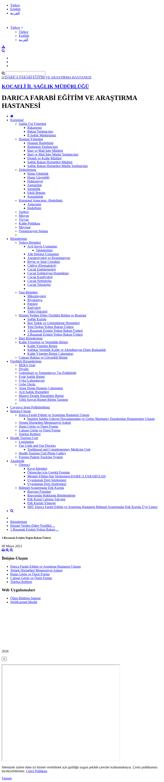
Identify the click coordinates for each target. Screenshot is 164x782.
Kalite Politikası (29, 223)
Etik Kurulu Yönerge (41, 503)
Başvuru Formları (39, 491)
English (15, 9)
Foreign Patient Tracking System (41, 457)
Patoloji (32, 304)
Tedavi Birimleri (30, 242)
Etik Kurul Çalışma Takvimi (46, 499)
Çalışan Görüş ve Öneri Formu (39, 430)
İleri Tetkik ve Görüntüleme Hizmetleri (53, 323)
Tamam (7, 778)
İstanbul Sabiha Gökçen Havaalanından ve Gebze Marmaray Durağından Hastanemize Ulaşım (91, 419)
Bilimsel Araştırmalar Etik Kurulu (41, 488)
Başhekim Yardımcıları (42, 147)
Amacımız (34, 204)
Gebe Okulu (27, 384)
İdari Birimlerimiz (31, 338)
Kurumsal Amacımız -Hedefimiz (41, 200)
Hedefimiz (34, 208)
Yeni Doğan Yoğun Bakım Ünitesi (50, 327)
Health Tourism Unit (24, 438)
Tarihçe (24, 212)
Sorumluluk (35, 196)
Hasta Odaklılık (37, 173)
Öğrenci (24, 465)
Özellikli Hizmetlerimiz (26, 361)
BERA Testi (27, 365)
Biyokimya (34, 300)
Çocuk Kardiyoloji (40, 277)
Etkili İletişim (36, 193)
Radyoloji (34, 307)
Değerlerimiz (27, 170)
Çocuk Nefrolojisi (39, 281)
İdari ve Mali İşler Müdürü (45, 150)
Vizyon (24, 219)
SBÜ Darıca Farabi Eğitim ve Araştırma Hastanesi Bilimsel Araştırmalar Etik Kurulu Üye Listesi (92, 507)
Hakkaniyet (35, 181)
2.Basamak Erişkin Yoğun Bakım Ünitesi (55, 334)
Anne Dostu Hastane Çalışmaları (41, 388)
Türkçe (15, 5)
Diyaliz (24, 369)
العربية (15, 13)
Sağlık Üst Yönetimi (32, 124)
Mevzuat (25, 227)
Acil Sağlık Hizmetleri (34, 392)
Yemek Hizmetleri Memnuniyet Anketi (45, 422)
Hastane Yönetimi (31, 139)
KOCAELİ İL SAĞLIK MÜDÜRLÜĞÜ (45, 86)
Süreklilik (33, 189)
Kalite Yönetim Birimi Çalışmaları (50, 353)
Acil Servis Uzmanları (42, 246)
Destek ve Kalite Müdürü (44, 158)
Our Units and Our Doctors (37, 445)
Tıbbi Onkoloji (37, 311)
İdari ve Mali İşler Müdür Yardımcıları (52, 154)
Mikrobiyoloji (36, 296)
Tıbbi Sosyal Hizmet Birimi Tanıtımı (43, 399)
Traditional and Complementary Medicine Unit (58, 449)
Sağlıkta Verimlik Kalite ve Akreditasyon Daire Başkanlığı (66, 350)
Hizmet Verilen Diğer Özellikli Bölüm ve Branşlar (52, 315)
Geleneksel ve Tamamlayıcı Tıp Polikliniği (47, 373)
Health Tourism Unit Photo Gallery (42, 453)
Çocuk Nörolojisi (39, 284)
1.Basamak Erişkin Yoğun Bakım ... (34, 529)
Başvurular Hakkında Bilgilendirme (51, 495)
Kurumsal (16, 120)
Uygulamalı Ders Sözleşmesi (46, 480)
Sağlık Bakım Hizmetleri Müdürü (49, 162)
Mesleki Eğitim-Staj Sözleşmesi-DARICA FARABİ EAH (66, 476)
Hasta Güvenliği (38, 177)
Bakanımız (34, 127)
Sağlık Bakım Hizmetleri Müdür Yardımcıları (57, 166)
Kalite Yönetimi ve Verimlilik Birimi (43, 342)
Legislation (26, 442)
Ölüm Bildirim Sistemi (25, 598)
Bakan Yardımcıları (40, 131)
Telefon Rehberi (30, 434)
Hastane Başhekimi (40, 143)
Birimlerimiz (18, 239)
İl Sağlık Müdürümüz (41, 135)
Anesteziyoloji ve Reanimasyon (48, 258)
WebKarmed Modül (23, 602)
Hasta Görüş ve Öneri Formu (38, 426)
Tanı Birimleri (28, 292)
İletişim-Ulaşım (20, 411)
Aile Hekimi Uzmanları (43, 254)
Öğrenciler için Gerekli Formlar (48, 472)
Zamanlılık (34, 185)
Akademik (17, 461)
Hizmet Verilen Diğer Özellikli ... (32, 525)
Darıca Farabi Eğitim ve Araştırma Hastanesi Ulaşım (54, 415)
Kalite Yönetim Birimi (42, 346)
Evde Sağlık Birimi (32, 376)
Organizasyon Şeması (33, 231)
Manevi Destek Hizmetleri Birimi (41, 396)
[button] (16, 27)
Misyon (24, 216)
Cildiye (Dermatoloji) (41, 265)
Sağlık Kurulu (36, 319)
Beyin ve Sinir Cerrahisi (43, 262)
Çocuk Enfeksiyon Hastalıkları (48, 273)
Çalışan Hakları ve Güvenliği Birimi (43, 357)
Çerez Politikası (36, 771)
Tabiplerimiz (44, 250)
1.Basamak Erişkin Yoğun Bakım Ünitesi (55, 330)
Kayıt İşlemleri (37, 468)
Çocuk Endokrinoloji (41, 269)
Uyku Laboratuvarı (32, 380)
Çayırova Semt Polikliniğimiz (30, 407)
